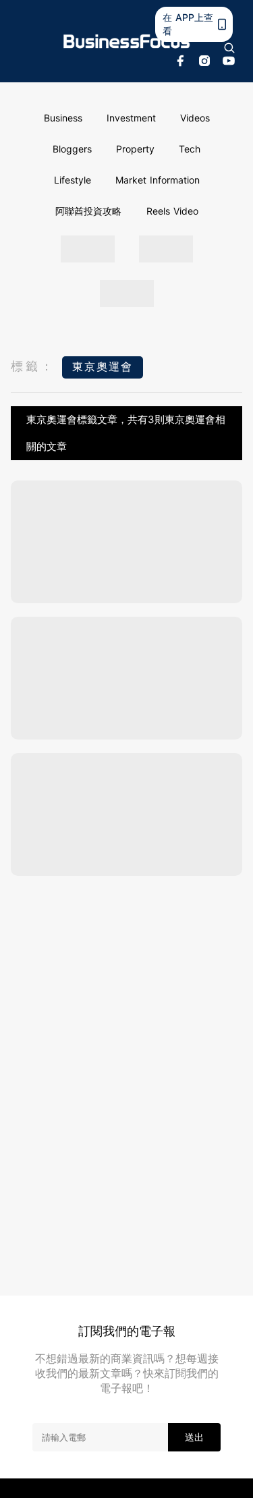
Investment (131, 117)
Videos (195, 117)
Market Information (157, 180)
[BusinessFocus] (126, 41)
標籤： (33, 366)
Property (135, 149)
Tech (189, 149)
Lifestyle (72, 180)
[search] (229, 48)
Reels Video (172, 211)
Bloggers (72, 149)
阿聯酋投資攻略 (88, 211)
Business (63, 117)
